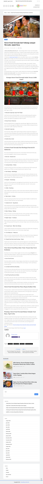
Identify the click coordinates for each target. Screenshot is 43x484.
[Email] (19, 337)
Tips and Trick (8, 474)
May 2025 (7, 452)
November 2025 (9, 440)
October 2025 (8, 442)
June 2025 (8, 450)
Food (6, 39)
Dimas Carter (7, 48)
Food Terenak (16, 343)
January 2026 (8, 435)
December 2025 (9, 437)
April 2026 (8, 429)
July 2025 (7, 448)
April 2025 (8, 455)
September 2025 (9, 444)
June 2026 (8, 425)
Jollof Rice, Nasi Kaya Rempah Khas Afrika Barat (14, 412)
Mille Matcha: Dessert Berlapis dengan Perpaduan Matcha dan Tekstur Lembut (24, 363)
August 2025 (8, 446)
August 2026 (8, 420)
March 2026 (8, 431)
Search (6, 391)
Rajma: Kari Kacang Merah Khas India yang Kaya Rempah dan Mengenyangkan (25, 382)
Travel (7, 476)
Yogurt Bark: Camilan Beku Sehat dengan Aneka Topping (16, 405)
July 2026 (7, 422)
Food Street (10, 343)
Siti (14, 366)
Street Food (22, 343)
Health (7, 470)
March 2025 (8, 457)
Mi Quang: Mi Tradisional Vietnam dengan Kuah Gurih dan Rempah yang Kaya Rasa (24, 2)
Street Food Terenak (13, 57)
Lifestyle (7, 472)
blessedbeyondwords (25, 482)
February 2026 (8, 433)
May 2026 (8, 427)
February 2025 (8, 459)
